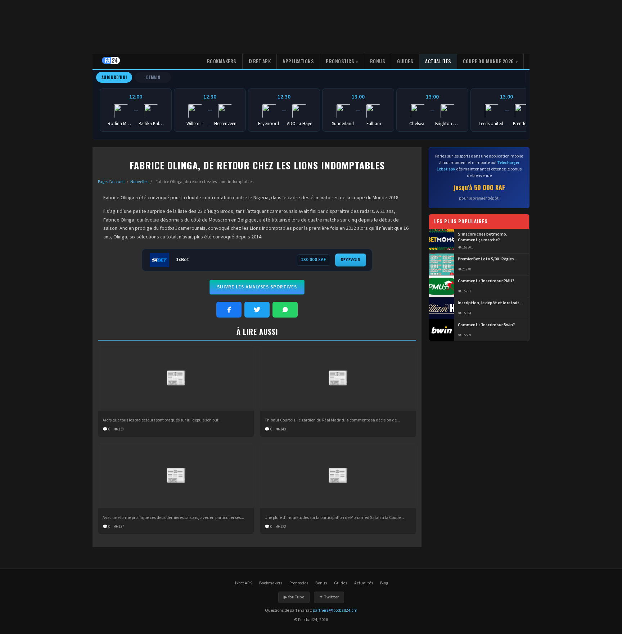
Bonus (378, 61)
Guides (405, 61)
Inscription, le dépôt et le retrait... (490, 303)
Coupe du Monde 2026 (488, 61)
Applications (298, 61)
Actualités (438, 61)
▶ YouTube (294, 597)
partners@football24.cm (335, 610)
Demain (153, 77)
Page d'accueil (111, 182)
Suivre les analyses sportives (257, 287)
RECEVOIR (350, 260)
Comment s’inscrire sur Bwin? (486, 325)
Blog (384, 583)
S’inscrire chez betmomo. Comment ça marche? (482, 237)
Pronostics (340, 61)
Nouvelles (139, 182)
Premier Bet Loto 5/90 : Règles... (487, 259)
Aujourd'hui (114, 77)
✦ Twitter (329, 597)
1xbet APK (259, 61)
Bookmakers (221, 61)
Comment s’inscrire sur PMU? (486, 281)
